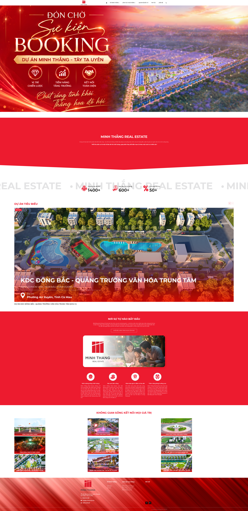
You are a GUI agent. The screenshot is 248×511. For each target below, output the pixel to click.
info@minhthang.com (88, 500)
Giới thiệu (109, 486)
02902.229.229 (86, 503)
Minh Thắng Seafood (127, 488)
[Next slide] (232, 203)
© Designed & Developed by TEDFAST (159, 509)
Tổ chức (109, 488)
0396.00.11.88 (85, 498)
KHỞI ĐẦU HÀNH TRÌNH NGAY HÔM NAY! (124, 330)
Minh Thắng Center (127, 489)
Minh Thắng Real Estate (128, 486)
